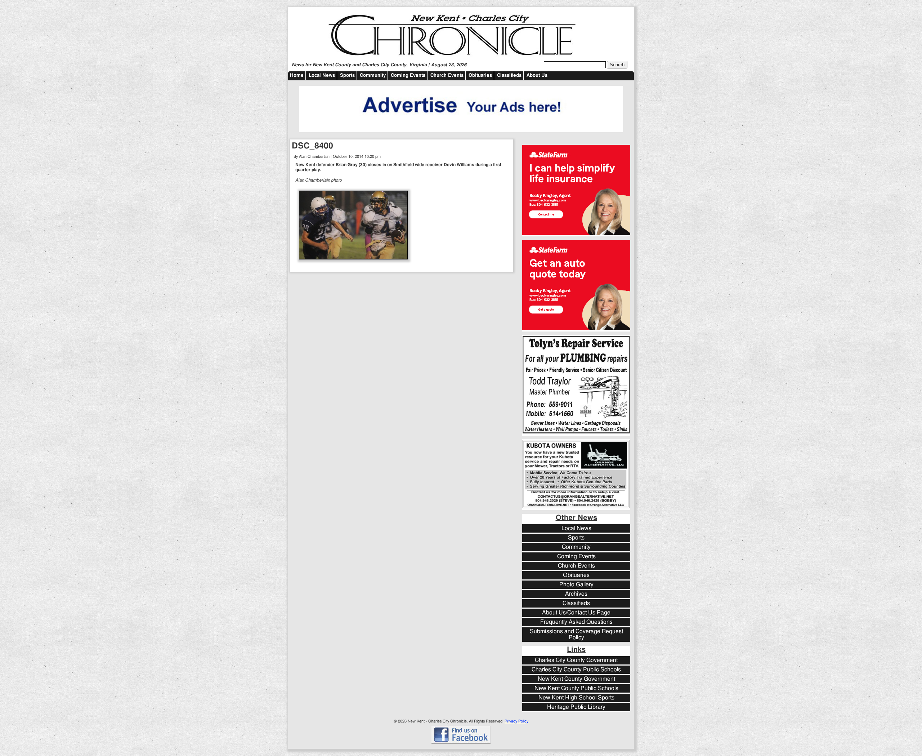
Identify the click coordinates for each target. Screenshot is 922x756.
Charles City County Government (576, 660)
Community (373, 75)
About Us (537, 75)
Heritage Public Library (576, 707)
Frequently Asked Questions (576, 622)
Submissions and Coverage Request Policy (576, 634)
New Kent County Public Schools (576, 688)
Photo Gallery (576, 584)
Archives (576, 594)
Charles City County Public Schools (576, 669)
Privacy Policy (516, 721)
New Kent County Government (576, 679)
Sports (347, 75)
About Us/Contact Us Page (576, 612)
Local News (322, 75)
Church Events (447, 75)
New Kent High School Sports (576, 698)
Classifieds (509, 75)
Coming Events (408, 75)
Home (297, 75)
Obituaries (480, 75)
